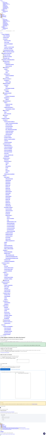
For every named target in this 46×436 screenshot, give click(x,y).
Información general (7, 145)
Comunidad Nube (6, 429)
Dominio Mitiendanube (8, 251)
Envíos (5, 94)
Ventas (5, 102)
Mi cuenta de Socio (7, 332)
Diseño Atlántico (8, 196)
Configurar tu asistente (8, 56)
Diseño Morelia (8, 205)
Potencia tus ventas (5, 8)
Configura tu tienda (5, 118)
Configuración (6, 62)
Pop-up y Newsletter (10, 218)
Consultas (6, 275)
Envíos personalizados (8, 150)
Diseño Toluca (8, 189)
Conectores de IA (7, 323)
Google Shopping (7, 296)
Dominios (5, 250)
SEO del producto (9, 134)
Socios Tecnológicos (7, 329)
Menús (5, 243)
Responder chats (6, 58)
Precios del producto (9, 126)
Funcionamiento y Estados (10, 108)
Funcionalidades (5, 427)
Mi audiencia (6, 67)
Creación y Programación (10, 96)
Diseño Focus (8, 202)
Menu (1, 17)
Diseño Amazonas (9, 191)
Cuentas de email (7, 259)
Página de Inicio (8, 215)
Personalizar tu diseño (8, 207)
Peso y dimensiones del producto (11, 129)
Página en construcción (8, 245)
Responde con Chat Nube (5, 3)
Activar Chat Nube (7, 54)
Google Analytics (7, 302)
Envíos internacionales (8, 151)
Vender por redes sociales (22, 427)
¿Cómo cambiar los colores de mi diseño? (4, 352)
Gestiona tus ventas (5, 5)
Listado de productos (9, 232)
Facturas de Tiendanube (8, 43)
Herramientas (3, 10)
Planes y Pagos (6, 110)
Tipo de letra (8, 212)
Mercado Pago (8, 166)
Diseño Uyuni (8, 185)
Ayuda (3, 429)
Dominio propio (7, 253)
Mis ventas (6, 266)
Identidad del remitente (10, 64)
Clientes (5, 272)
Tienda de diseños (9, 427)
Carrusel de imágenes (10, 226)
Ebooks (11, 428)
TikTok (5, 297)
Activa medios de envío (5, 24)
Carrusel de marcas (10, 229)
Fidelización (8, 105)
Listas (7, 72)
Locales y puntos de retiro (8, 154)
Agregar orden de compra (8, 267)
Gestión (5, 69)
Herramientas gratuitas (4, 428)
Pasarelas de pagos (7, 161)
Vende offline (4, 4)
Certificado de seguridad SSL (9, 261)
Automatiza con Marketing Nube (8, 59)
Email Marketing (7, 289)
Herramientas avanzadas (10, 88)
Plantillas (7, 91)
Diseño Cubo (8, 199)
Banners (8, 216)
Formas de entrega (7, 143)
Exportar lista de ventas (8, 269)
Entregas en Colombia (8, 148)
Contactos (7, 70)
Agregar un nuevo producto (9, 121)
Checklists (15, 428)
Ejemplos (9, 428)
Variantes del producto (10, 131)
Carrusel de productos (11, 224)
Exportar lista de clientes (8, 277)
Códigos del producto (9, 132)
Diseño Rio (7, 194)
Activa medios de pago (5, 6)
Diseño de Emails (7, 83)
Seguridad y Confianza (8, 278)
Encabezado (8, 213)
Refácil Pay (8, 170)
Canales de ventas (7, 293)
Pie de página (8, 237)
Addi (6, 164)
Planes (5, 45)
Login (2, 12)
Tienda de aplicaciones (5, 11)
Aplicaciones (6, 305)
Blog (7, 428)
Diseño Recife (8, 183)
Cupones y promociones (8, 285)
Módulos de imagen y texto (11, 221)
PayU (7, 169)
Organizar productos (8, 137)
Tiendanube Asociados (8, 331)
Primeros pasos (6, 37)
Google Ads (6, 288)
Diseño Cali (8, 186)
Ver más (3, 324)
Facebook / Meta (7, 294)
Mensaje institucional (10, 223)
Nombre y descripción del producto (12, 123)
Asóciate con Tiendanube (8, 326)
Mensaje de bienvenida (11, 231)
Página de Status (9, 429)
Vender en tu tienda (18, 427)
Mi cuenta (5, 115)
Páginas (5, 242)
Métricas (7, 99)
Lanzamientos (3, 9)
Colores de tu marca (9, 210)
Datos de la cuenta (7, 40)
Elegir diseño (6, 177)
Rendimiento (6, 97)
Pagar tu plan (6, 42)
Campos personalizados (10, 75)
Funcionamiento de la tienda (8, 50)
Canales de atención (7, 334)
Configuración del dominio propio (11, 256)
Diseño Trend (8, 204)
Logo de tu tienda (9, 208)
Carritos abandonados (8, 270)
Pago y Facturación (7, 113)
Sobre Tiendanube (7, 35)
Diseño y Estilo (8, 81)
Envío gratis (6, 153)
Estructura (6, 89)
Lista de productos (7, 135)
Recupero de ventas (9, 104)
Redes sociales (8, 239)
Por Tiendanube (7, 316)
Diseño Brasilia (8, 180)
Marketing (5, 283)
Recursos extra (6, 312)
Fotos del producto (9, 124)
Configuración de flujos (8, 107)
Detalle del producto (9, 234)
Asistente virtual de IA (8, 321)
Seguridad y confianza (8, 315)
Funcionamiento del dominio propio (12, 258)
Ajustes (5, 116)
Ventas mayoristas (7, 320)
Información (6, 159)
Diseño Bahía (8, 197)
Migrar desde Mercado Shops (9, 51)
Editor (7, 86)
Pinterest (5, 299)
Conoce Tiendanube (5, 2)
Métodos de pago (6, 158)
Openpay (7, 162)
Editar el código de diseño (8, 248)
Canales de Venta (7, 313)
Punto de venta (6, 280)
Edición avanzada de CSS (10, 240)
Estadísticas (6, 304)
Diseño (5, 175)
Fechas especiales (7, 291)
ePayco (7, 172)
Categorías (3, 1)
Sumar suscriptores (7, 78)
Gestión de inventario (8, 142)
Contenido (6, 85)
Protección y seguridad (8, 48)
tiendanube (1, 0)
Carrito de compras (9, 235)
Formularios (6, 80)
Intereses (7, 77)
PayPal (7, 167)
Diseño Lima (8, 188)
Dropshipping (6, 156)
